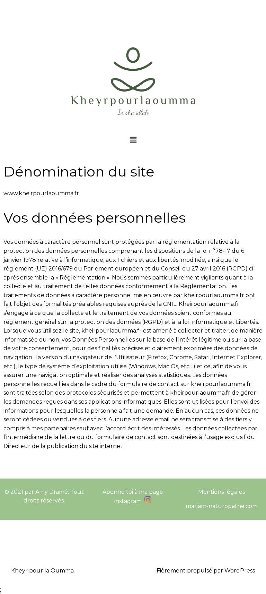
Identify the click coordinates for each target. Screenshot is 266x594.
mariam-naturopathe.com (222, 506)
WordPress (239, 570)
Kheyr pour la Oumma (42, 570)
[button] (133, 140)
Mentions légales (221, 492)
